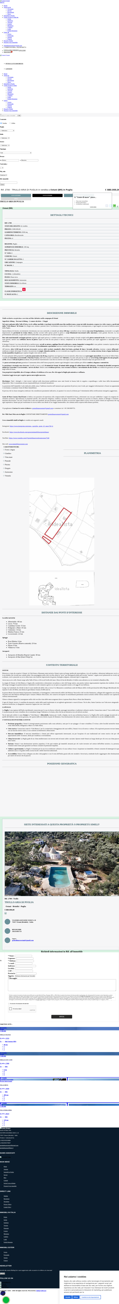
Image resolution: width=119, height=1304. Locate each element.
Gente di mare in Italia (10, 17)
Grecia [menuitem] (9, 34)
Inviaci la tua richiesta (14, 63)
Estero (5, 32)
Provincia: (12, 973)
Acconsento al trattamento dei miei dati (19, 1003)
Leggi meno (93, 207)
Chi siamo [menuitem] (10, 9)
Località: (11, 968)
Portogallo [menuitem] (10, 36)
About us (6, 7)
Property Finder (8, 109)
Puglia (5, 1217)
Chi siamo (10, 77)
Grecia (9, 102)
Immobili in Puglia (9, 84)
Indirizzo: (12, 966)
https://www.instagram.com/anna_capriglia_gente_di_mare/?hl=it (31, 426)
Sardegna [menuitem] (10, 20)
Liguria (9, 92)
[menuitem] (7, 7)
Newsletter (6, 1201)
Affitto (13, 123)
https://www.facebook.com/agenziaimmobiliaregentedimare (29, 432)
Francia (9, 107)
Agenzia (6, 1169)
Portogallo (10, 104)
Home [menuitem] (5, 5)
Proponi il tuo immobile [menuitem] (11, 42)
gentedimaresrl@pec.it (6, 1148)
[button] (2, 2)
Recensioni (10, 80)
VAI (19, 115)
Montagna (10, 94)
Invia (61, 1017)
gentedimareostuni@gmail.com (13, 45)
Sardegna (10, 89)
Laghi (9, 97)
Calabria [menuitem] (9, 27)
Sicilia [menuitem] (9, 19)
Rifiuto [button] (76, 1297)
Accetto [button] (67, 1297)
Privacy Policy (7, 1204)
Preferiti (7, 52)
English (22, 50)
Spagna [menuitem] (9, 37)
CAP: (10, 971)
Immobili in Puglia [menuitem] (9, 15)
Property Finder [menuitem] (8, 41)
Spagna (9, 105)
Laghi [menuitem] (9, 29)
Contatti (9, 69)
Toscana (9, 90)
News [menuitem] (9, 14)
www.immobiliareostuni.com (18, 444)
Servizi (9, 79)
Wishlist (6, 1196)
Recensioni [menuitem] (10, 12)
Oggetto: (11, 976)
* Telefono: (12, 961)
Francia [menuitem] (9, 39)
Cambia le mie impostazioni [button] (90, 1297)
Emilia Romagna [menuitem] (12, 31)
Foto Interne (16, 195)
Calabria (9, 95)
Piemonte (6, 1228)
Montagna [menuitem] (10, 26)
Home (5, 74)
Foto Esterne (47, 195)
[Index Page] (5, 1128)
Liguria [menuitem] (9, 24)
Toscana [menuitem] (9, 22)
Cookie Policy (7, 1207)
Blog (5, 1177)
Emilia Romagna (12, 99)
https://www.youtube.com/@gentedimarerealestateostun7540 (29, 438)
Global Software (41, 1290)
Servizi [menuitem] (9, 10)
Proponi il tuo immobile (11, 110)
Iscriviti (2, 1273)
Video (16, 198)
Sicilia (9, 87)
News (9, 82)
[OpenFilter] (0, 114)
